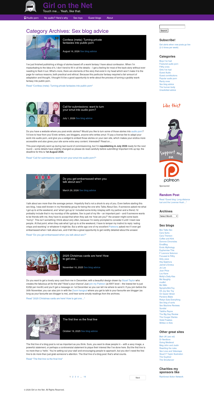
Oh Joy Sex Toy (166, 290)
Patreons (113, 226)
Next (138, 377)
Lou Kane (163, 273)
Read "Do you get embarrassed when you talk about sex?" (56, 234)
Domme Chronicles (168, 241)
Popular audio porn (168, 78)
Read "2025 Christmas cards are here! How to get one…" (55, 298)
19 (85, 376)
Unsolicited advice (167, 89)
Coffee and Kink (166, 238)
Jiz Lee (162, 267)
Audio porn (33, 17)
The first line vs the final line (80, 319)
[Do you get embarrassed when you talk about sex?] (43, 186)
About (110, 17)
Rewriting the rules (168, 348)
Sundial (162, 308)
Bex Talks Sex (165, 229)
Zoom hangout (79, 290)
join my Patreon (97, 283)
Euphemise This (166, 250)
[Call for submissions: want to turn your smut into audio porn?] (43, 114)
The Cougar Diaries (168, 317)
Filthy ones (164, 66)
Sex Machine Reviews (169, 305)
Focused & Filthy (167, 256)
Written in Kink (166, 322)
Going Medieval (166, 342)
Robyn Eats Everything (169, 299)
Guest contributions (168, 75)
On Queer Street (167, 293)
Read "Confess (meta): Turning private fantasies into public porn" (59, 85)
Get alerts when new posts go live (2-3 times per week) (174, 46)
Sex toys (78, 17)
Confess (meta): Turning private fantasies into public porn (82, 40)
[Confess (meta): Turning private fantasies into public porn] (43, 47)
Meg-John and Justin (169, 345)
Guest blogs (94, 17)
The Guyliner (165, 356)
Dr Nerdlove (164, 339)
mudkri (162, 282)
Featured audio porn (168, 63)
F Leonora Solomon (168, 253)
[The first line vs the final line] (43, 326)
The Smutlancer (166, 359)
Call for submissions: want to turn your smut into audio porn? (83, 107)
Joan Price (164, 270)
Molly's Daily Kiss (167, 276)
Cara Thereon (165, 235)
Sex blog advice (88, 51)
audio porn (136, 131)
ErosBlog (163, 244)
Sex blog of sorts (167, 302)
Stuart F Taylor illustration (171, 353)
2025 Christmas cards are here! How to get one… (86, 257)
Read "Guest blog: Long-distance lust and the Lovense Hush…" (174, 201)
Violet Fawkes (165, 319)
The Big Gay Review (168, 314)
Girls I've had (165, 69)
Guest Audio (165, 72)
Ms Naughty (164, 279)
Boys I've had (165, 60)
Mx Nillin (163, 285)
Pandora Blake (166, 296)
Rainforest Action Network (171, 376)
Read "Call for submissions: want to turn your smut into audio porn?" (61, 157)
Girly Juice (164, 258)
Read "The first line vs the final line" (44, 358)
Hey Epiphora (165, 261)
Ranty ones (164, 81)
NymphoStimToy (167, 287)
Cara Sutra (164, 232)
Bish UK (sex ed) (167, 336)
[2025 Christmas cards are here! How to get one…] (43, 263)
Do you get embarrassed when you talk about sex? (85, 180)
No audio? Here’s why (56, 17)
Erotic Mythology (167, 247)
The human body (167, 87)
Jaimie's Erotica (166, 264)
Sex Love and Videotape (170, 351)
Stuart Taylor (128, 280)
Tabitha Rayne (166, 311)
